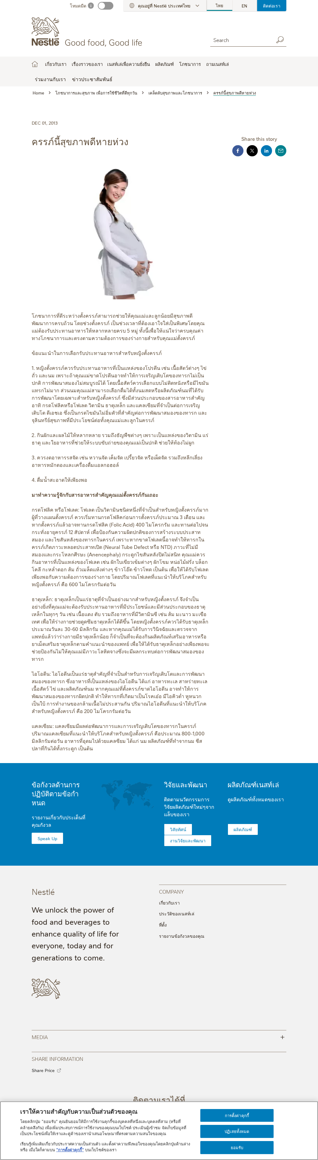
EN (244, 5)
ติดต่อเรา (271, 5)
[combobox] (240, 39)
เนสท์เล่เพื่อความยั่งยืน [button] (128, 64)
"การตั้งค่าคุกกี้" (70, 1149)
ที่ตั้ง (163, 925)
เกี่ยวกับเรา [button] (55, 64)
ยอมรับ (237, 1147)
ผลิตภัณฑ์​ (243, 829)
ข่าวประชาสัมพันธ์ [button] (92, 79)
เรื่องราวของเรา (87, 64)
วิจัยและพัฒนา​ (185, 784)
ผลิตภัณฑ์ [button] (164, 64)
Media (158, 1036)
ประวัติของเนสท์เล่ (176, 913)
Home (35, 64)
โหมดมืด (78, 5)
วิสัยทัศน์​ (178, 829)
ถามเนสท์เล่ (217, 64)
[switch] (105, 6)
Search (280, 40)
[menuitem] (220, 5)
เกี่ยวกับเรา (169, 902)
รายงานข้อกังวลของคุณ (181, 936)
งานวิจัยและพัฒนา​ (188, 840)
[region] (159, 1130)
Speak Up (47, 838)
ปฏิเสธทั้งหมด (237, 1131)
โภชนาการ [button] (190, 64)
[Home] (88, 32)
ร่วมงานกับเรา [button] (50, 79)
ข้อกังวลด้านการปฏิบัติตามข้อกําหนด (56, 793)
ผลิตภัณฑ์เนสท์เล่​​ (253, 784)
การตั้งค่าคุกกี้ (237, 1115)
